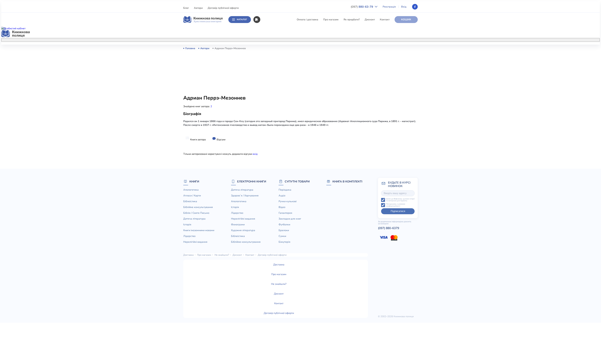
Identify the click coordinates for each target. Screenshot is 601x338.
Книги (194, 181)
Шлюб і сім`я (267, 129)
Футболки (284, 224)
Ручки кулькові (288, 201)
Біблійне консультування (275, 65)
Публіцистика (268, 117)
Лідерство (266, 94)
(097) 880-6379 (388, 228)
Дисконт (370, 19)
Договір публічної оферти (223, 8)
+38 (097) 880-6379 (378, 48)
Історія (264, 83)
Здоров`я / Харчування (273, 135)
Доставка (188, 254)
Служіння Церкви (270, 112)
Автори (198, 8)
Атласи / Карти (268, 54)
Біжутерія (284, 242)
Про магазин (331, 19)
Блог (186, 8)
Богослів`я (266, 123)
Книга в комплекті (347, 181)
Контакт (385, 19)
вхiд (255, 154)
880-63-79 (362, 7)
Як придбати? (352, 19)
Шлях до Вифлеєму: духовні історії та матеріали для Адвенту (400, 200)
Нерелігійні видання (272, 100)
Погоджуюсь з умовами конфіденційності (395, 205)
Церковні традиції (270, 106)
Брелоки (284, 230)
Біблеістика (267, 59)
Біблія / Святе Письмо (273, 71)
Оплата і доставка (307, 19)
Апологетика (267, 48)
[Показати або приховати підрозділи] (304, 39)
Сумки (282, 236)
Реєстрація (389, 6)
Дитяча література (271, 77)
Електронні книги (251, 181)
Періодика (285, 190)
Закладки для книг (290, 218)
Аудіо (282, 195)
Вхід (403, 6)
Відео (282, 207)
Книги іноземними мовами (275, 88)
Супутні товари (297, 181)
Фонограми (238, 224)
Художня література (243, 230)
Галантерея (285, 213)
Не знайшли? (222, 254)
